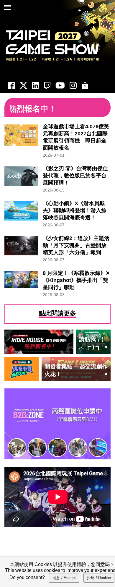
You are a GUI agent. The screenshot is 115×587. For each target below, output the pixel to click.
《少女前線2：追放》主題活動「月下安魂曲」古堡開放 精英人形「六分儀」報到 (76, 245)
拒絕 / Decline (99, 577)
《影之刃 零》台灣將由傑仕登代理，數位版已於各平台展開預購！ (75, 176)
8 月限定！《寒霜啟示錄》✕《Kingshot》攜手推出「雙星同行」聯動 (76, 280)
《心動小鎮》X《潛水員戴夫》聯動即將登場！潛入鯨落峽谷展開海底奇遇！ (74, 210)
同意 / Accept (64, 577)
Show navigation (7, 7)
